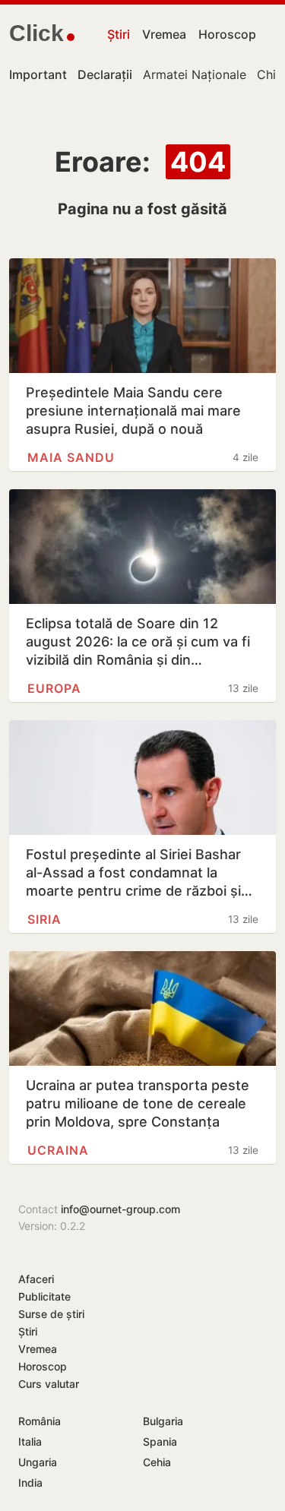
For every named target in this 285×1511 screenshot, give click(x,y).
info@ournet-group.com (120, 1209)
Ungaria (37, 1462)
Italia (30, 1441)
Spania (160, 1441)
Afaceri (36, 1278)
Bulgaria (163, 1421)
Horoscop (227, 34)
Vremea (164, 34)
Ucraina (58, 1150)
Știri (118, 34)
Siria (44, 919)
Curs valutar (48, 1383)
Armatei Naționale (194, 74)
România (39, 1421)
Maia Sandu (71, 457)
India (30, 1482)
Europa (54, 688)
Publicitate (44, 1296)
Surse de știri (51, 1313)
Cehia (157, 1462)
